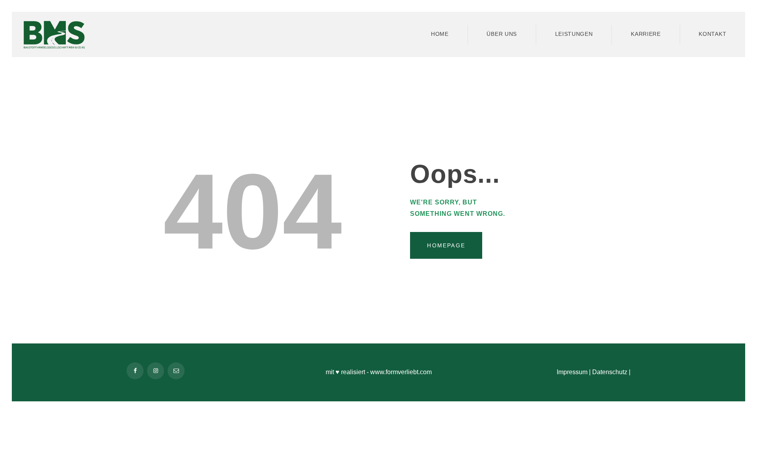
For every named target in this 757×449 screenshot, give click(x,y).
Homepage (446, 245)
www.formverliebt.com (401, 372)
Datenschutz (609, 372)
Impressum (572, 372)
